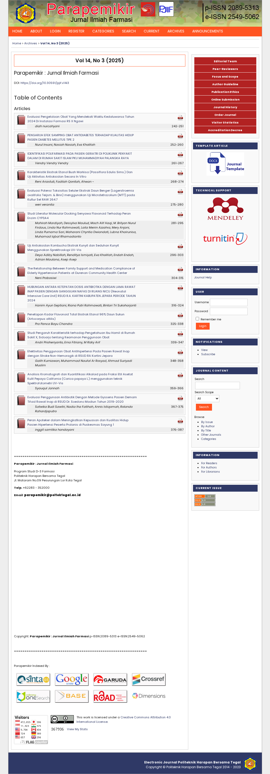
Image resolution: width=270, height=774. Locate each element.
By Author (208, 426)
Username (202, 302)
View (204, 350)
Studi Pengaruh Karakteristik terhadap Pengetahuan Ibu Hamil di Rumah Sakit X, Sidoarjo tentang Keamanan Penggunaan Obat (81, 335)
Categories (103, 31)
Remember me (211, 319)
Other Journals (211, 435)
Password (201, 311)
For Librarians (210, 472)
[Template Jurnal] (225, 164)
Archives (175, 31)
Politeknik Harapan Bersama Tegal (194, 767)
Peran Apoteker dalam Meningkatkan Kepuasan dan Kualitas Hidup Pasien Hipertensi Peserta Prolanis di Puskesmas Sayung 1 (77, 422)
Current (152, 31)
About (36, 31)
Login (55, 31)
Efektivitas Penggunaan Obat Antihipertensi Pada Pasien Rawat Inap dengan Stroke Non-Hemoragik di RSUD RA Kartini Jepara (78, 353)
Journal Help (203, 277)
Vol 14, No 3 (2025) (55, 43)
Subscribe (208, 354)
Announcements (207, 31)
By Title (206, 431)
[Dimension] (149, 698)
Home (17, 31)
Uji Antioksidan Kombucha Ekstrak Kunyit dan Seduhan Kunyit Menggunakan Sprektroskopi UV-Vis (73, 247)
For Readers (209, 463)
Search (129, 31)
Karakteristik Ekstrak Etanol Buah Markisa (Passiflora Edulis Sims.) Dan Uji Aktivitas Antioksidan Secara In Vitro (80, 174)
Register (76, 31)
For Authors (209, 467)
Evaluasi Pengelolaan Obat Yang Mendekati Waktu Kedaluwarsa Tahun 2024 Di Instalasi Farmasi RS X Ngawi (80, 119)
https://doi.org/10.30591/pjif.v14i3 (45, 83)
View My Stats (77, 729)
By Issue (207, 422)
